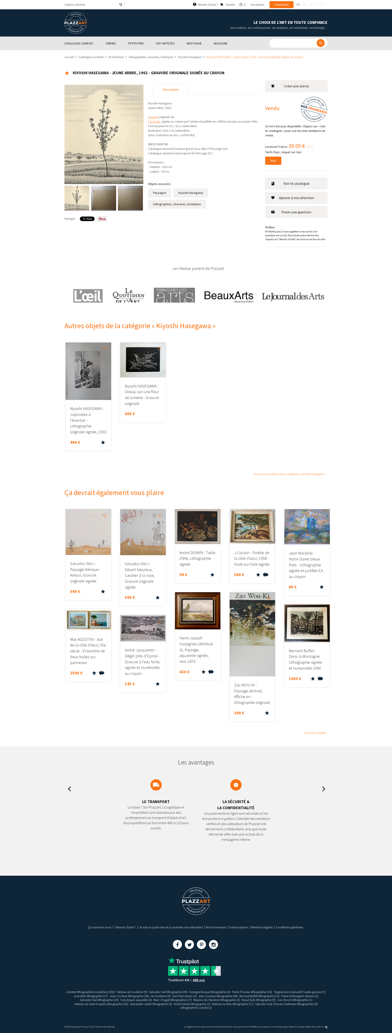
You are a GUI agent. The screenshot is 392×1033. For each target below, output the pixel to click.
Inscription (257, 4)
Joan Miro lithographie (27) (91, 996)
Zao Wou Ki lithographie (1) (294, 1000)
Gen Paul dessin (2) (184, 996)
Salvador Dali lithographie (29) (168, 992)
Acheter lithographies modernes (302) (90, 992)
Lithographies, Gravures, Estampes (151, 57)
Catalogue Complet (90, 57)
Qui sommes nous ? (100, 927)
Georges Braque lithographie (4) (209, 992)
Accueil (69, 57)
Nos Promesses (216, 927)
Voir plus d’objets (315, 733)
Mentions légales (262, 927)
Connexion (281, 4)
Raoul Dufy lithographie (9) (259, 1000)
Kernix (321, 1026)
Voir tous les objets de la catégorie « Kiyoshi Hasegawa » (290, 474)
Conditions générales (289, 927)
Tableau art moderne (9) (131, 992)
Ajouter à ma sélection (296, 197)
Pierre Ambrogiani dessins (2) (299, 996)
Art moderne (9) (161, 996)
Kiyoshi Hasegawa (190, 57)
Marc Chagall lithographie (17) (172, 1000)
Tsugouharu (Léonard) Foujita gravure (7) (300, 992)
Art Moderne (116, 57)
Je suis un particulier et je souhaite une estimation (171, 927)
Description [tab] (171, 89)
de (311, 4)
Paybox (301, 1026)
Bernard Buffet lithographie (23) (259, 996)
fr (298, 4)
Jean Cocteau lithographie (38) (129, 996)
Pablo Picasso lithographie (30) (252, 992)
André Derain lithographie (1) (192, 1004)
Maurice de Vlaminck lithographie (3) (216, 1000)
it (317, 4)
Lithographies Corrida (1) (196, 1008)
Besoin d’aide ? (126, 927)
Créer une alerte (296, 86)
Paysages (159, 193)
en (304, 4)
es (322, 4)
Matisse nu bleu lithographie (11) (233, 1004)
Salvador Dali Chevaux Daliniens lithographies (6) (286, 1004)
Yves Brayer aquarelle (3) (136, 1000)
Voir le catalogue (296, 183)
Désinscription (238, 927)
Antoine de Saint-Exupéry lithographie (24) (101, 1004)
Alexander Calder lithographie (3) (151, 1004)
